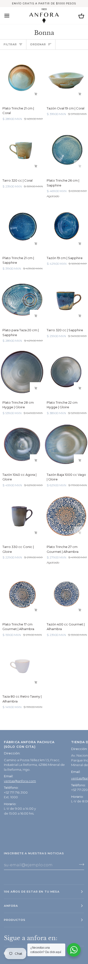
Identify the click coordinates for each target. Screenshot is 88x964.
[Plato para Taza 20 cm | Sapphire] (22, 299)
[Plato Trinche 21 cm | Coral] (22, 77)
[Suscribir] (80, 864)
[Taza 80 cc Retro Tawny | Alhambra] (22, 666)
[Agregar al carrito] (36, 94)
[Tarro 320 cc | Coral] (22, 150)
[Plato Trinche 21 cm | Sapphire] (22, 227)
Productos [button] (14, 920)
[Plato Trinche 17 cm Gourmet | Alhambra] (22, 593)
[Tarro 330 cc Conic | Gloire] (22, 516)
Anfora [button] (11, 905)
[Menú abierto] (11, 15)
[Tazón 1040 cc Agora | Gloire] (22, 444)
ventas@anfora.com (20, 781)
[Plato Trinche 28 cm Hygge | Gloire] (22, 372)
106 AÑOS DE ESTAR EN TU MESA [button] (32, 891)
